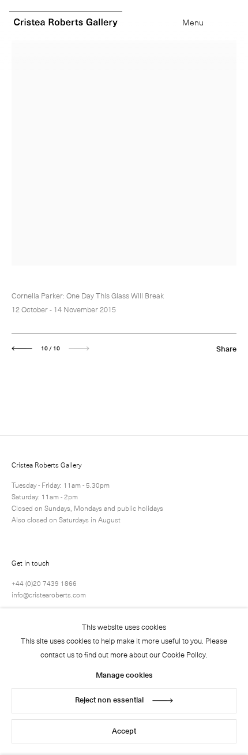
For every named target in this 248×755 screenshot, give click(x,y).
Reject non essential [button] (109, 699)
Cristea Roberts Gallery (66, 22)
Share (226, 348)
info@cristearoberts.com (49, 594)
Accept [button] (124, 730)
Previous (22, 348)
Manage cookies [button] (124, 674)
